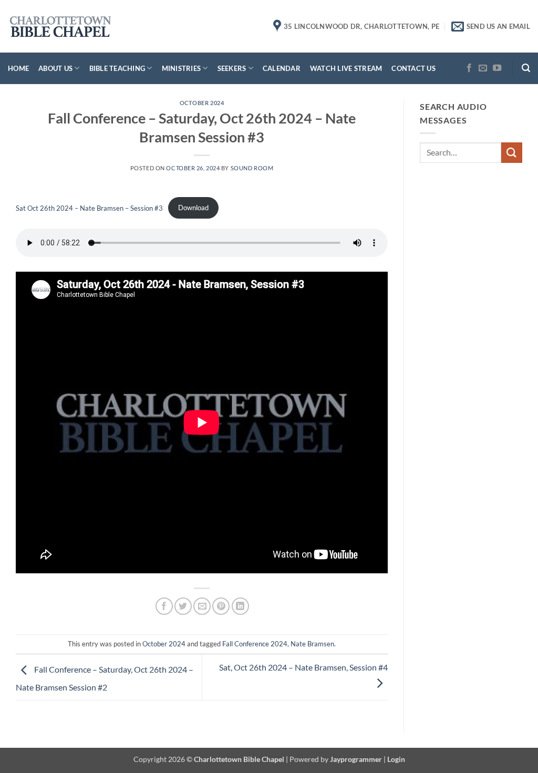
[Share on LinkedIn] (240, 606)
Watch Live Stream (346, 68)
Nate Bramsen (312, 644)
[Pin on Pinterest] (221, 606)
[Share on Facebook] (164, 606)
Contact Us (413, 68)
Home (18, 68)
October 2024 (202, 102)
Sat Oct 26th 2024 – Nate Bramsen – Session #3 (89, 207)
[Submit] (511, 152)
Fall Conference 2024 (254, 644)
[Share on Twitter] (183, 606)
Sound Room (252, 167)
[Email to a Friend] (202, 606)
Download (193, 207)
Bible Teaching (117, 68)
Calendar (282, 68)
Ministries (181, 68)
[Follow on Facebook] (469, 68)
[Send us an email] (483, 68)
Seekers (232, 68)
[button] (526, 68)
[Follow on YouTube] (497, 68)
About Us (55, 68)
